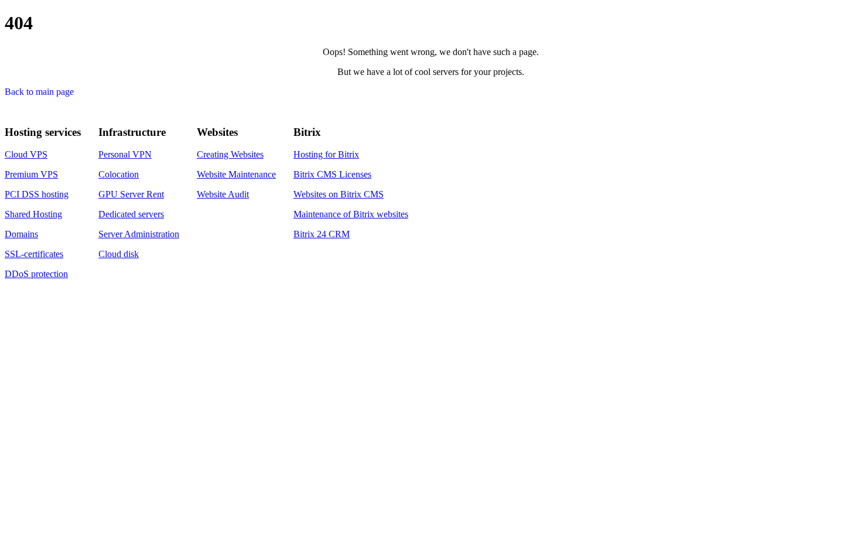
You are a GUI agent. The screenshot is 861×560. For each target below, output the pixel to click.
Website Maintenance (236, 174)
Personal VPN (125, 154)
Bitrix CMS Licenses (332, 174)
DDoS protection (36, 274)
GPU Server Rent (131, 194)
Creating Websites (230, 154)
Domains (21, 234)
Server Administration (138, 234)
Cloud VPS (26, 154)
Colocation (118, 174)
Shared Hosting (33, 214)
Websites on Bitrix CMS (338, 194)
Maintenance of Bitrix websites (350, 214)
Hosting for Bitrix (326, 154)
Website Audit (223, 194)
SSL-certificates (34, 254)
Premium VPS (31, 174)
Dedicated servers (131, 214)
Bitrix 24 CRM (321, 234)
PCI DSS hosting (37, 194)
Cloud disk (118, 254)
